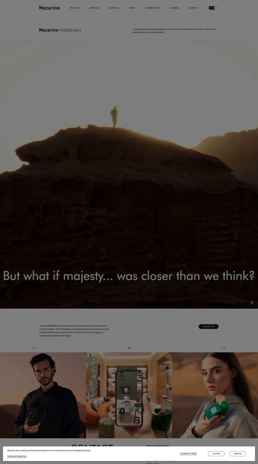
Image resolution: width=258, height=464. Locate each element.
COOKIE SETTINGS (188, 453)
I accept (216, 454)
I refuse (237, 454)
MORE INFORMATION (16, 456)
